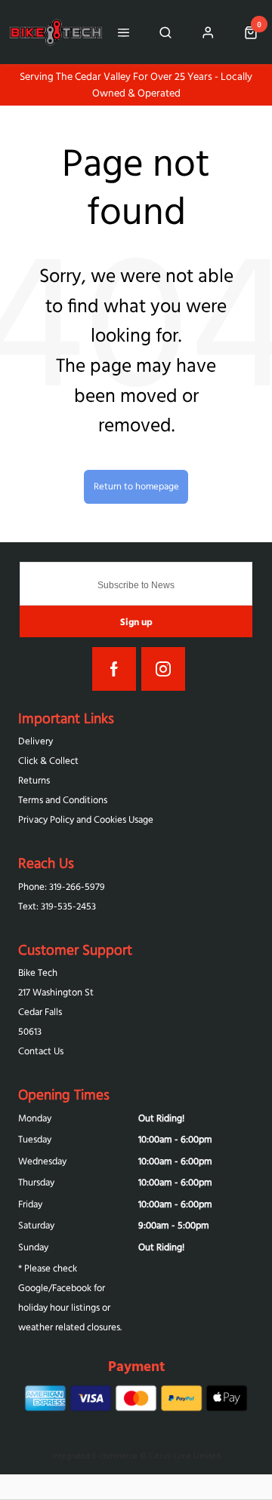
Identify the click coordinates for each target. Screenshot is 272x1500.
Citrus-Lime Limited (185, 1455)
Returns (34, 780)
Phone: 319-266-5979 (61, 886)
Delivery (35, 741)
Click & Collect (48, 760)
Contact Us (40, 1050)
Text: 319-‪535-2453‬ (57, 906)
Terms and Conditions (62, 799)
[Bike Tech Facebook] (114, 669)
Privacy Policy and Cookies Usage (85, 819)
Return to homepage (136, 486)
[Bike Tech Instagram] (163, 669)
